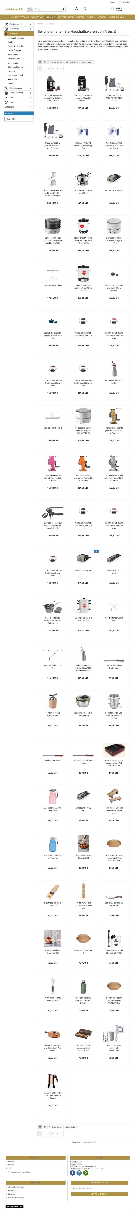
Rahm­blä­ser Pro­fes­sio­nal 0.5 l (114, 381)
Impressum (12, 1161)
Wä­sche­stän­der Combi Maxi (114, 619)
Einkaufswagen (14, 50)
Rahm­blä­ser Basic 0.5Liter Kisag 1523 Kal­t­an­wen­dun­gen (83, 668)
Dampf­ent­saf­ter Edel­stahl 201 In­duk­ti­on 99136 (114, 715)
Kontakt (11, 1165)
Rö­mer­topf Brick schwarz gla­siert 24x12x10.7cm (83, 1048)
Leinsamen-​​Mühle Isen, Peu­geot (52, 714)
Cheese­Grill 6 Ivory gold (114, 571)
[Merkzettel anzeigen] (85, 10)
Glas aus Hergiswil (16, 67)
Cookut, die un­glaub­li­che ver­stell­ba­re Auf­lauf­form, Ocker (114, 763)
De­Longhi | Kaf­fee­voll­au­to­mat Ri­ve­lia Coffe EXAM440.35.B (53, 98)
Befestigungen (66, 17)
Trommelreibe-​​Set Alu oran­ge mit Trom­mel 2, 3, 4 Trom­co (83, 478)
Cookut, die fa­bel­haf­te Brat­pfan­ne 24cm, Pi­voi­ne (114, 525)
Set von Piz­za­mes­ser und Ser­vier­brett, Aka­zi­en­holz (53, 1048)
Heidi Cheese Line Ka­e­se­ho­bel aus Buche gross (114, 810)
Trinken (11, 83)
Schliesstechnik (20, 17)
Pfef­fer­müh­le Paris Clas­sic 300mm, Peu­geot (83, 905)
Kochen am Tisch (15, 75)
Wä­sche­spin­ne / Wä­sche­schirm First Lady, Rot (83, 145)
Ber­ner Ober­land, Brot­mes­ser (83, 761)
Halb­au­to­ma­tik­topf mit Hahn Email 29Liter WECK (83, 288)
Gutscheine (9, 107)
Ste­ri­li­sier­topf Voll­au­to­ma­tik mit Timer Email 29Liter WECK (83, 240)
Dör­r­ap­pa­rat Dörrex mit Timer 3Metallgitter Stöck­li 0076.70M (53, 240)
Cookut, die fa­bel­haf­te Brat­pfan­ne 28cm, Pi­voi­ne (114, 335)
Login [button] (112, 2)
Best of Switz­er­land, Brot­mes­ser (114, 666)
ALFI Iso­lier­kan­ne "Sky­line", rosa (53, 809)
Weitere (80, 17)
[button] (40, 62)
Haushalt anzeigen (16, 38)
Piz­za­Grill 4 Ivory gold (83, 570)
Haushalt (50, 17)
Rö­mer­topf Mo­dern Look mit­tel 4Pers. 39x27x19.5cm (114, 1000)
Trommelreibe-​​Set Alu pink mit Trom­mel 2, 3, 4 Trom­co (53, 478)
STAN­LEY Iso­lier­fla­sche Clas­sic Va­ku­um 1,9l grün (83, 1000)
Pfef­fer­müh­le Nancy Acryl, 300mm (53, 999)
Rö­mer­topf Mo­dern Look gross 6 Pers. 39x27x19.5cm (114, 858)
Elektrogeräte (14, 59)
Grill (11, 97)
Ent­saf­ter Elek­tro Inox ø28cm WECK (83, 619)
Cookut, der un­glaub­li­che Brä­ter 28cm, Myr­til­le (53, 335)
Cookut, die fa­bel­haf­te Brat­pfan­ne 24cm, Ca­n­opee (83, 525)
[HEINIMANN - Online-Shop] (14, 9)
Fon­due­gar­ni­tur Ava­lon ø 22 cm (83, 191)
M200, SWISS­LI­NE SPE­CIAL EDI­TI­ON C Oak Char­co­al (53, 145)
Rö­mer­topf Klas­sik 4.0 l (83, 951)
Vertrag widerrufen (14, 1207)
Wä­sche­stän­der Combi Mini (53, 666)
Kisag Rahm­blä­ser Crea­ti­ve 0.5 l (83, 856)
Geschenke (13, 63)
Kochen (11, 71)
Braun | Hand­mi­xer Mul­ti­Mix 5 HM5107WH (114, 1048)
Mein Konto (12, 1191)
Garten (12, 102)
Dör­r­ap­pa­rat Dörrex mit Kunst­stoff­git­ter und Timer (114, 240)
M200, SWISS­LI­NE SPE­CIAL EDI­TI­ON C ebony (114, 98)
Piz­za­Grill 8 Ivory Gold (114, 190)
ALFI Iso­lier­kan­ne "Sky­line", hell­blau (53, 856)
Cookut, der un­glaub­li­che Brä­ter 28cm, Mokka (114, 288)
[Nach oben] (128, 1213)
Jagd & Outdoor (16, 93)
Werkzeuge (37, 17)
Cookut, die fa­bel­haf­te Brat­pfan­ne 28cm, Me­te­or (83, 383)
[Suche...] (63, 9)
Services (102, 17)
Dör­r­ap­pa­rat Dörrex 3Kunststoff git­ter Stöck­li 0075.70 (83, 430)
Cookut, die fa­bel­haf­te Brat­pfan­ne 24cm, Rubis (53, 573)
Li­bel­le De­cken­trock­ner (53, 428)
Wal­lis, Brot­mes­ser (52, 760)
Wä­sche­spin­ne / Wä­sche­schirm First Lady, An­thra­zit (114, 145)
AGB (9, 1168)
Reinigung (12, 79)
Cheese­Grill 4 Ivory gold (83, 809)
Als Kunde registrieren (16, 1187)
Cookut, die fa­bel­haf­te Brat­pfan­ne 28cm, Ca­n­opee (83, 335)
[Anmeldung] (76, 10)
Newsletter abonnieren (16, 1198)
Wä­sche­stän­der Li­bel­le (53, 285)
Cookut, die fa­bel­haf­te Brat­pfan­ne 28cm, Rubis (53, 383)
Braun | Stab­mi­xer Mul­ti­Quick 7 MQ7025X (114, 951)
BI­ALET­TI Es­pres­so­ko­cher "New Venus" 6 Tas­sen (53, 1095)
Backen (11, 42)
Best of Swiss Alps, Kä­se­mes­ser (114, 904)
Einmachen (13, 54)
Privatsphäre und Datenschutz (19, 1172)
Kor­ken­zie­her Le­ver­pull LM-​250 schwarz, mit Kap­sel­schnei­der (53, 525)
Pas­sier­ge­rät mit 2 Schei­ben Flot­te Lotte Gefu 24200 (52, 620)
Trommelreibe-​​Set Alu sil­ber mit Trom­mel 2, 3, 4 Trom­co (114, 478)
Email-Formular (90, 1166)
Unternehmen (116, 17)
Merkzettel (125, 2)
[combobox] (55, 62)
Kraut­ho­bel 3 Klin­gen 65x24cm (52, 904)
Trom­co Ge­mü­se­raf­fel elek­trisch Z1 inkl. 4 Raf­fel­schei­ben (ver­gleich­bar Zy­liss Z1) (53, 193)
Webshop (58, 1214)
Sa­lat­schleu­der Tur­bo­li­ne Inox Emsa (83, 714)
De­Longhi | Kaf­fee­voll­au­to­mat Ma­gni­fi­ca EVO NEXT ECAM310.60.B (83, 98)
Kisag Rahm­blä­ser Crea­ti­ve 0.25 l (52, 951)
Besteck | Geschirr (16, 46)
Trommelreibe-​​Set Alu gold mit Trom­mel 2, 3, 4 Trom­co (114, 430)
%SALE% (91, 17)
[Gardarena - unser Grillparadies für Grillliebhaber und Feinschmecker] (85, 1173)
